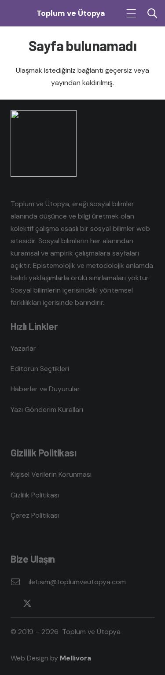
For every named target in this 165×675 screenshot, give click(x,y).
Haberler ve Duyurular (45, 388)
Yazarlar (23, 348)
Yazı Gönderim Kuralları (47, 409)
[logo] (17, 13)
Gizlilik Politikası (35, 495)
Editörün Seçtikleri (40, 368)
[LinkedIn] (53, 603)
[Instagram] (40, 603)
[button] (131, 13)
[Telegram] (77, 603)
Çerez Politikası (35, 515)
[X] (27, 603)
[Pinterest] (65, 603)
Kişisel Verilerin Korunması (51, 474)
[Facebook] (14, 603)
